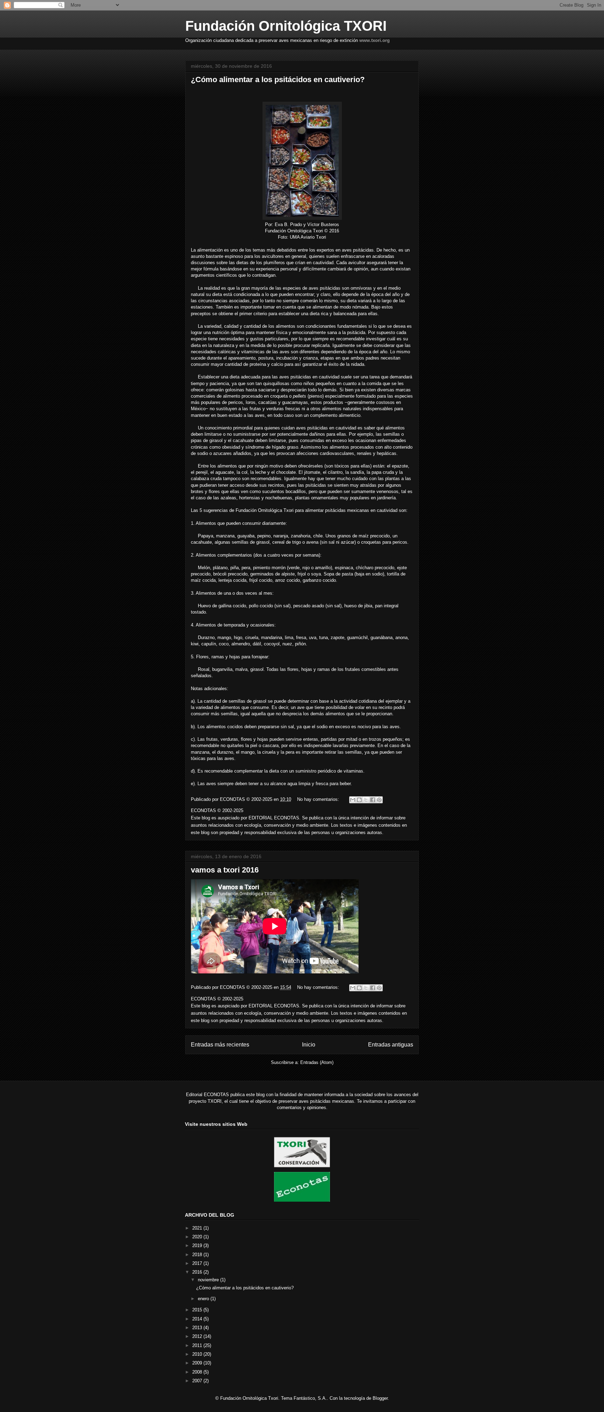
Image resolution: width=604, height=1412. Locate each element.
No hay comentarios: (318, 799)
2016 (197, 1272)
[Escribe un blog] (359, 799)
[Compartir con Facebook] (372, 799)
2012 (197, 1336)
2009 (197, 1363)
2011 (197, 1345)
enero (204, 1298)
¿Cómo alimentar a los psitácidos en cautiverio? (278, 79)
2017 (197, 1263)
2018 (197, 1254)
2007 (197, 1380)
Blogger (380, 1398)
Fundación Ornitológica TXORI (286, 26)
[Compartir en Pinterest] (379, 799)
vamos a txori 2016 (225, 870)
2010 (197, 1354)
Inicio (308, 1045)
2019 (197, 1245)
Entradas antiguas (390, 1045)
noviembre (209, 1279)
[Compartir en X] (365, 799)
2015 (197, 1309)
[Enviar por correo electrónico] (352, 799)
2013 (197, 1327)
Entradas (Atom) (316, 1062)
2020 (197, 1236)
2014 (197, 1319)
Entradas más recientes (220, 1045)
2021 (197, 1228)
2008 (197, 1372)
